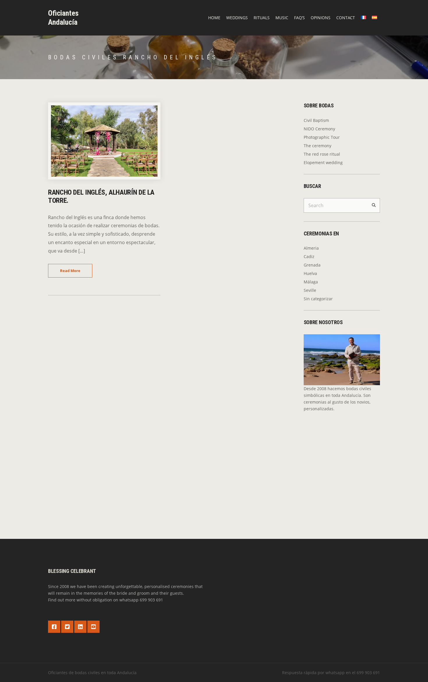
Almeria (311, 248)
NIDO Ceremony (319, 129)
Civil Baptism (316, 120)
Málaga (311, 282)
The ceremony (317, 145)
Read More (70, 270)
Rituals (262, 17)
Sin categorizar (318, 298)
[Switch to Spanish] (374, 17)
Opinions (320, 17)
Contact (345, 17)
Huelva (310, 273)
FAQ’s (299, 17)
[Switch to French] (363, 17)
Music (281, 17)
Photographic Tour (322, 137)
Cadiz (309, 256)
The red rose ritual (322, 154)
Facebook (54, 627)
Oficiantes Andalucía (63, 17)
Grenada (312, 265)
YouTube (93, 627)
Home (214, 17)
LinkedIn (80, 627)
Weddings (237, 17)
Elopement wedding (323, 162)
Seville (310, 290)
